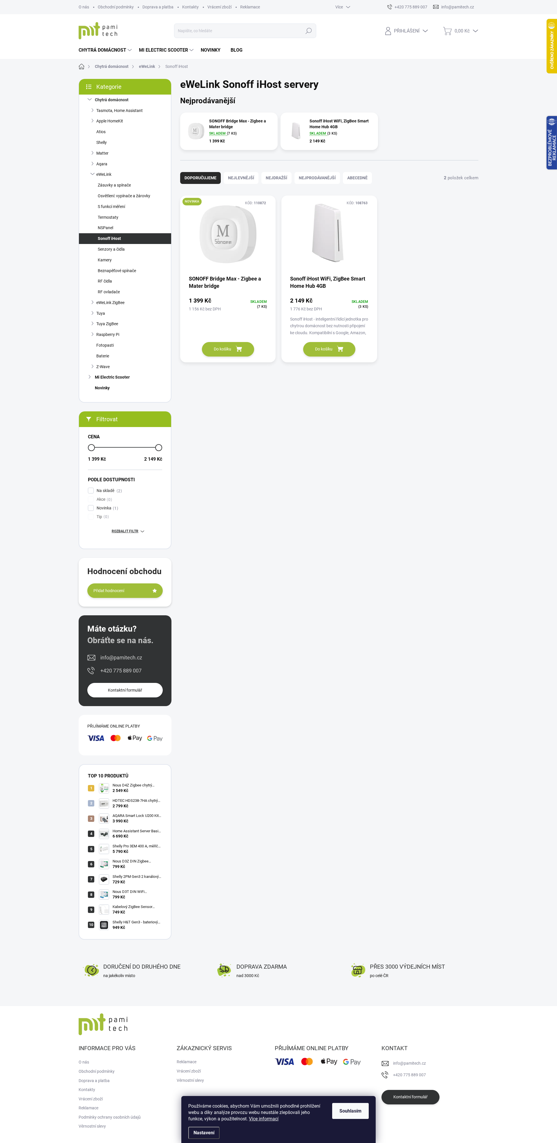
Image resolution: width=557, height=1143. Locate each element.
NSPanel (105, 227)
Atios (101, 131)
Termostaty (108, 217)
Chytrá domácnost (112, 99)
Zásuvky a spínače (114, 185)
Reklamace (250, 7)
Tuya (100, 313)
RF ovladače (109, 292)
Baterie (102, 356)
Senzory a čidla (111, 249)
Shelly (101, 142)
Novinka (107, 508)
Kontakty (190, 7)
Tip (102, 516)
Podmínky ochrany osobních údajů (110, 1117)
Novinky (102, 388)
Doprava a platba (157, 7)
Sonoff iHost (109, 238)
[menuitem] (106, 50)
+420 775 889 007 (121, 671)
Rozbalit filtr (125, 531)
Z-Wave (103, 366)
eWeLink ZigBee (110, 302)
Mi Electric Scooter (112, 377)
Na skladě (108, 490)
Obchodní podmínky (116, 7)
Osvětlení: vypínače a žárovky (124, 195)
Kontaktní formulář (125, 690)
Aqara (101, 164)
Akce (104, 499)
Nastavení (203, 1132)
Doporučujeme (200, 178)
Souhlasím (350, 1111)
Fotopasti (105, 345)
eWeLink (103, 174)
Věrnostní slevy (92, 1126)
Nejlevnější (241, 178)
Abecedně (357, 178)
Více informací (263, 1119)
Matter (102, 153)
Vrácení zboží (219, 7)
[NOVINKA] (228, 237)
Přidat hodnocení (108, 590)
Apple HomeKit (109, 121)
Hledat (309, 30)
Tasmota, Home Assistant (119, 110)
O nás (84, 7)
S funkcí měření (111, 206)
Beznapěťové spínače (117, 270)
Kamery (105, 260)
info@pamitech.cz (121, 657)
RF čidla (105, 281)
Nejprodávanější (317, 178)
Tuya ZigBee (107, 323)
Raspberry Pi (107, 334)
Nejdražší (276, 178)
